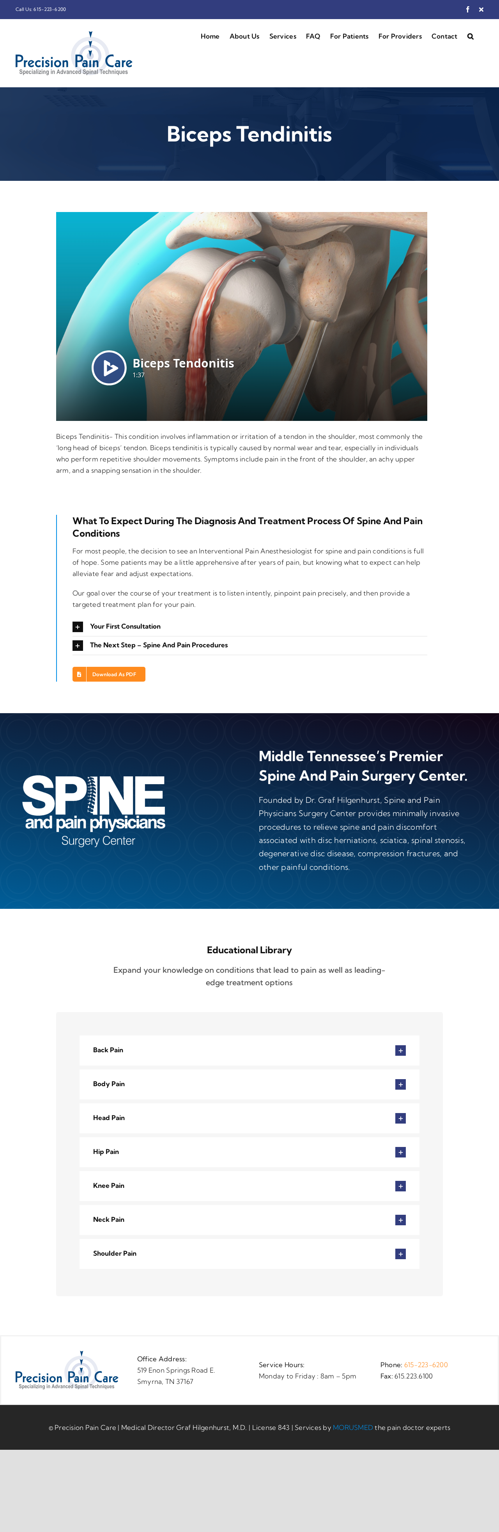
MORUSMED (353, 1427)
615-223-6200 (426, 1365)
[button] (470, 35)
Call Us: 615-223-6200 (41, 9)
